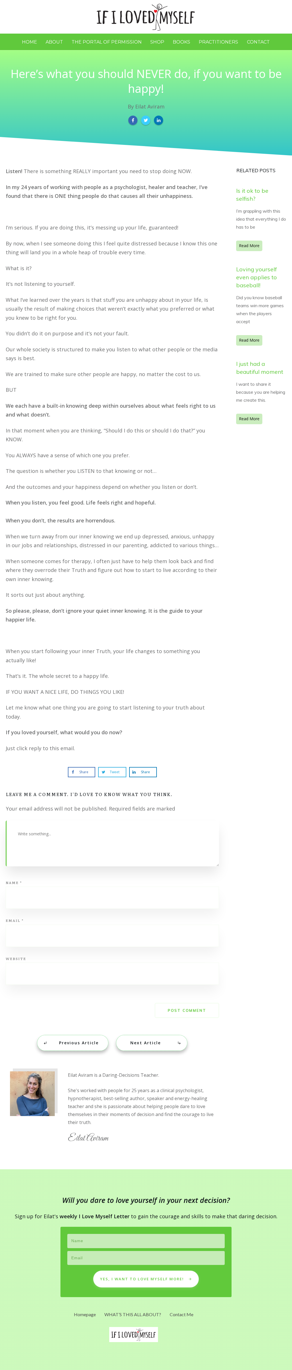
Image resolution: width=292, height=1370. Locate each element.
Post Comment (187, 1010)
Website (16, 958)
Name (14, 882)
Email (15, 920)
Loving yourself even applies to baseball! (256, 277)
